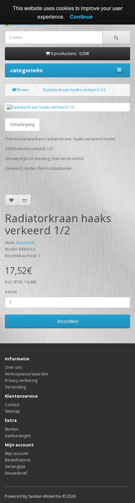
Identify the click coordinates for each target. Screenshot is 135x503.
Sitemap (12, 411)
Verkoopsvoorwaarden (26, 374)
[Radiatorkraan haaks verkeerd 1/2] (67, 107)
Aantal (11, 292)
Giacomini (25, 242)
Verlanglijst (15, 466)
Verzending (15, 387)
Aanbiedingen (18, 436)
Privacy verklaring (21, 380)
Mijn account (16, 453)
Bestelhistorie (17, 460)
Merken (12, 429)
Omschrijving (22, 124)
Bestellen (67, 321)
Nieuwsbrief (16, 473)
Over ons (13, 367)
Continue (81, 16)
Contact (12, 404)
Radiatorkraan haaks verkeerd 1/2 (74, 90)
